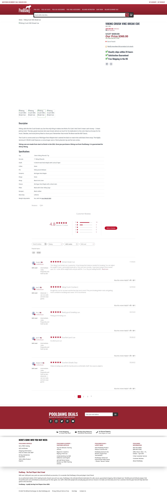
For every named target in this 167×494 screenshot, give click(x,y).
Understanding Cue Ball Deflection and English (64, 457)
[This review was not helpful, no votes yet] (133, 280)
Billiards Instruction (88, 9)
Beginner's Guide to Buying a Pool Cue (62, 452)
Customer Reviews (138, 458)
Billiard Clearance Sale (111, 9)
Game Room (99, 9)
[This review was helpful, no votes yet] (130, 280)
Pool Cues (37, 9)
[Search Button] (127, 15)
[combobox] (55, 244)
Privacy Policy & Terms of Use (60, 491)
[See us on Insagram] (56, 421)
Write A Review (111, 228)
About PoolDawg (137, 461)
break (38, 252)
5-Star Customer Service (140, 456)
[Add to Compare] (111, 64)
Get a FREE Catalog (24, 446)
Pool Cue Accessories (58, 9)
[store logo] (25, 9)
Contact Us (83, 491)
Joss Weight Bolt (46, 198)
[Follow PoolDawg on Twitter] (62, 421)
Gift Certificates (23, 448)
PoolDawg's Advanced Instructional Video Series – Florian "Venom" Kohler (102, 459)
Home (20, 20)
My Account (152, 2)
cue (34, 252)
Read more (105, 269)
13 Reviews (116, 29)
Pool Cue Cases (45, 9)
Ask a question (111, 30)
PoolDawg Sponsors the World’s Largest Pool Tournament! (102, 453)
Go (115, 414)
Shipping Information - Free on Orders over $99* (26, 451)
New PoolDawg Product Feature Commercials (101, 448)
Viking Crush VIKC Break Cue (32, 20)
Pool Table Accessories (73, 9)
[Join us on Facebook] (51, 421)
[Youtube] (73, 421)
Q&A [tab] (41, 205)
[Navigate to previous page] (75, 396)
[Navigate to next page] (92, 396)
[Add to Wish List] (107, 64)
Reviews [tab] (34, 205)
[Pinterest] (67, 421)
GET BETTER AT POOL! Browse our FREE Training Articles (64, 461)
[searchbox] (38, 244)
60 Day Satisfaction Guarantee (24, 456)
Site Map (74, 491)
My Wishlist (161, 2)
